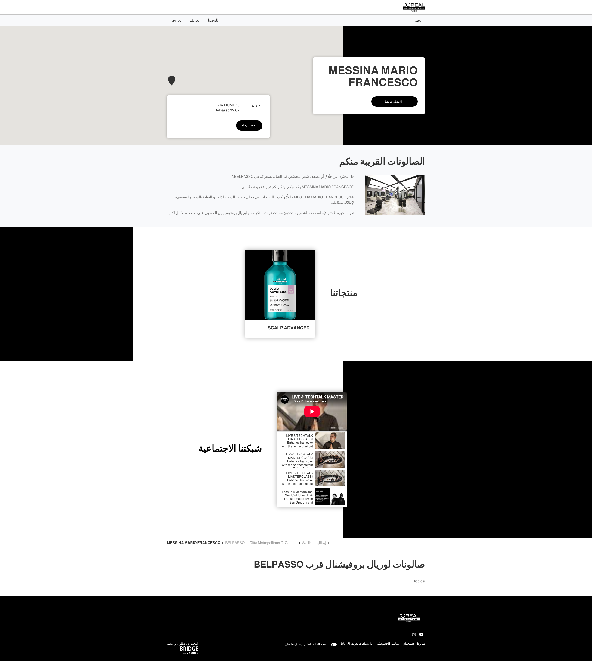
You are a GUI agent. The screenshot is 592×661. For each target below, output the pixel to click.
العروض (176, 20)
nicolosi (418, 581)
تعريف (194, 20)
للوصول (212, 20)
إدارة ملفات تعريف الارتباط (356, 644)
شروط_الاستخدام (414, 644)
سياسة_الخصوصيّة (388, 644)
